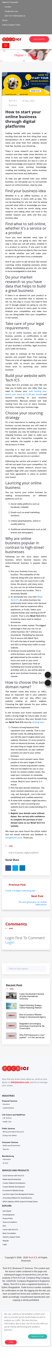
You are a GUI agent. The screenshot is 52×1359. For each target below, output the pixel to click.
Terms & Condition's (10, 1222)
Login (9, 942)
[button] (7, 29)
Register (6, 1241)
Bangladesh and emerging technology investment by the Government (32, 1026)
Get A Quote (7, 1211)
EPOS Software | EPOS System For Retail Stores (20, 1202)
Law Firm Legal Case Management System (18, 1194)
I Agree (10, 1342)
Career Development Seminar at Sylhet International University (31, 996)
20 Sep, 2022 (27, 100)
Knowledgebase (9, 1215)
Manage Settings (37, 1336)
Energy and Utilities (10, 1135)
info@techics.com (13, 838)
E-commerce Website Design (13, 1190)
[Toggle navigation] (5, 45)
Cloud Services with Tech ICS (13, 1176)
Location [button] (7, 7)
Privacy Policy (8, 1218)
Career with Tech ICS (10, 1230)
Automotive (7, 1159)
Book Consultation (9, 1233)
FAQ (4, 1226)
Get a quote (39, 39)
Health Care (7, 1122)
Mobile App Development (12, 1179)
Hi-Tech (5, 1163)
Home (18, 55)
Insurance (6, 1104)
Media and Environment (11, 1146)
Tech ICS (12, 100)
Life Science (7, 1118)
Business (12, 105)
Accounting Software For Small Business (17, 1198)
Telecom (6, 1149)
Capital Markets (8, 1108)
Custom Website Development (14, 1187)
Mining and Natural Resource (13, 1132)
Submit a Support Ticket (11, 1237)
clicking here (38, 722)
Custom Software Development (14, 1183)
